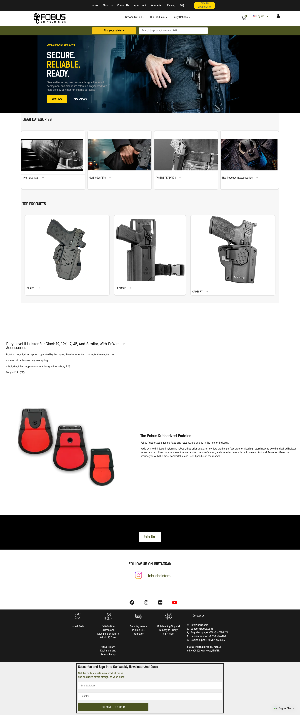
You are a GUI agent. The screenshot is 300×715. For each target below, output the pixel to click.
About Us (108, 5)
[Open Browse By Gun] (144, 17)
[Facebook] (132, 602)
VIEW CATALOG (80, 99)
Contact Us (123, 5)
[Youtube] (174, 602)
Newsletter (156, 5)
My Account (140, 5)
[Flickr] (160, 602)
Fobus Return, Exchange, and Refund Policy (108, 650)
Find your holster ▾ (114, 30)
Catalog (171, 5)
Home (95, 5)
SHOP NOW (57, 99)
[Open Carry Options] (189, 17)
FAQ (182, 5)
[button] (284, 708)
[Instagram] (146, 602)
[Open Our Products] (166, 17)
